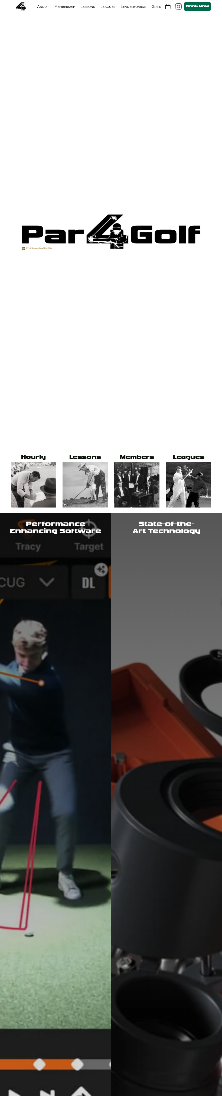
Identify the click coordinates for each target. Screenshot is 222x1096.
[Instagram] (178, 6)
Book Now (197, 6)
